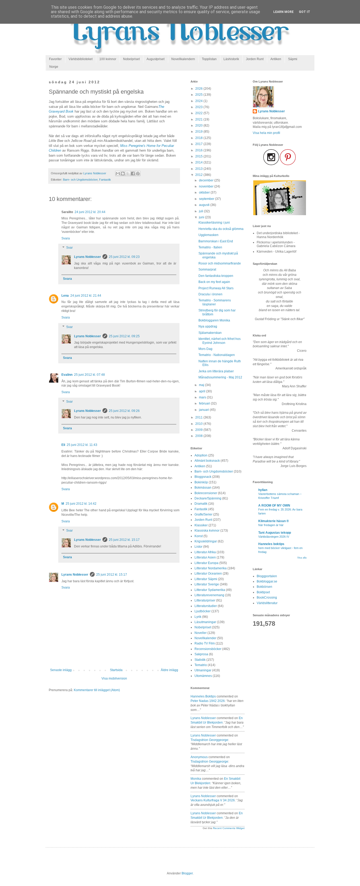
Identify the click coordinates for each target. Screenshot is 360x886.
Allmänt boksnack (207, 461)
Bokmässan (202, 487)
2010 (199, 424)
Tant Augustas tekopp (274, 533)
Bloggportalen (267, 576)
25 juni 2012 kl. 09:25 (124, 336)
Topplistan (209, 59)
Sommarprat (207, 269)
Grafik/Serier (203, 514)
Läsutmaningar (205, 622)
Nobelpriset (131, 59)
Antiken (275, 59)
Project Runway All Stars (215, 288)
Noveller (200, 633)
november (206, 186)
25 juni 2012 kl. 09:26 (124, 411)
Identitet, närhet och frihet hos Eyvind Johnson (219, 340)
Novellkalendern (183, 59)
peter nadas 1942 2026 (208, 701)
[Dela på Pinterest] (137, 173)
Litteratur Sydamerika (209, 590)
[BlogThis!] (122, 173)
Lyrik (197, 617)
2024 (199, 101)
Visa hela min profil (266, 133)
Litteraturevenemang (209, 595)
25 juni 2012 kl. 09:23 (124, 257)
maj (202, 385)
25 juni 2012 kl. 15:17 (124, 540)
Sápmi (292, 59)
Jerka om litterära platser (216, 371)
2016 (199, 150)
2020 (199, 125)
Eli (63, 445)
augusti (204, 205)
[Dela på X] (127, 173)
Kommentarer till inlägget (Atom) (97, 690)
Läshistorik (231, 59)
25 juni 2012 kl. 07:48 (89, 375)
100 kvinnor (107, 59)
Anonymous (199, 757)
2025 (199, 95)
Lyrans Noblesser (87, 257)
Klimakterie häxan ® (273, 521)
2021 (199, 119)
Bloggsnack (202, 477)
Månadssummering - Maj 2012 (220, 377)
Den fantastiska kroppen (215, 276)
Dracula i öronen (210, 294)
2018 (199, 138)
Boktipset (263, 592)
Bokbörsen (264, 587)
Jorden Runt (255, 59)
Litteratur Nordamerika (210, 568)
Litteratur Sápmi (205, 579)
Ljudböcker (202, 611)
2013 (199, 169)
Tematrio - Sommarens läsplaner (214, 302)
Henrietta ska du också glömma (221, 229)
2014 (199, 162)
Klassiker (201, 525)
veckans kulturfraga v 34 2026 (213, 800)
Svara (65, 238)
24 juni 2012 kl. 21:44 (85, 295)
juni (202, 217)
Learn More (283, 12)
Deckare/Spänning (207, 498)
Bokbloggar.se (267, 581)
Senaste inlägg (61, 670)
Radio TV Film (204, 643)
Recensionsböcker (207, 649)
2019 (199, 131)
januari (204, 410)
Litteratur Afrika (205, 552)
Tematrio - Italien (210, 247)
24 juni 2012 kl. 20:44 (90, 212)
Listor (198, 546)
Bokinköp (201, 482)
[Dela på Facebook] (132, 173)
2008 (199, 436)
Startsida (116, 670)
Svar (69, 248)
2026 (199, 88)
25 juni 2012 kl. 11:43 (82, 445)
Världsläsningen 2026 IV (273, 536)
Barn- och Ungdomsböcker (80, 179)
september (207, 199)
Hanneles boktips (203, 696)
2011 (199, 417)
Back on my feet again (214, 282)
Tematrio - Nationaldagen (216, 355)
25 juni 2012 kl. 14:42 (81, 503)
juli (201, 211)
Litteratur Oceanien (208, 573)
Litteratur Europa (206, 563)
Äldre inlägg (169, 670)
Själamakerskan (210, 333)
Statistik (200, 660)
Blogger (187, 873)
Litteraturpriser (204, 600)
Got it (304, 12)
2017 (199, 144)
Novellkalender (205, 638)
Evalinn (66, 375)
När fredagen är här (271, 525)
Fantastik (105, 179)
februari (205, 403)
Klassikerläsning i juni (214, 222)
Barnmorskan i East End (215, 241)
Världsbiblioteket (81, 59)
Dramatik (200, 503)
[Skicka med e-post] (117, 173)
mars (203, 397)
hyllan (262, 490)
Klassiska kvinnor (207, 530)
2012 (199, 175)
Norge (53, 67)
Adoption (200, 455)
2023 (199, 107)
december (206, 180)
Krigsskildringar (205, 541)
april (202, 391)
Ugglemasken (208, 235)
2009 (199, 430)
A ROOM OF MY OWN (274, 505)
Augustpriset (155, 59)
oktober (205, 192)
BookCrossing (267, 597)
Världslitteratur (267, 603)
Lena (65, 295)
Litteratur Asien (205, 557)
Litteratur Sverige (206, 584)
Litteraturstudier (205, 606)
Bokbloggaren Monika (214, 320)
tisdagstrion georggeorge (209, 740)
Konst (198, 536)
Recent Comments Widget (229, 828)
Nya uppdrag (207, 326)
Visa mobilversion (114, 678)
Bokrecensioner (205, 493)
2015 (199, 156)
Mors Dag (205, 349)
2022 (199, 113)
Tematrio (200, 665)
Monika (196, 779)
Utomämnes (203, 676)
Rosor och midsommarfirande (219, 263)
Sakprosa (201, 654)
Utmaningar (202, 670)
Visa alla (302, 557)
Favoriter (55, 59)
